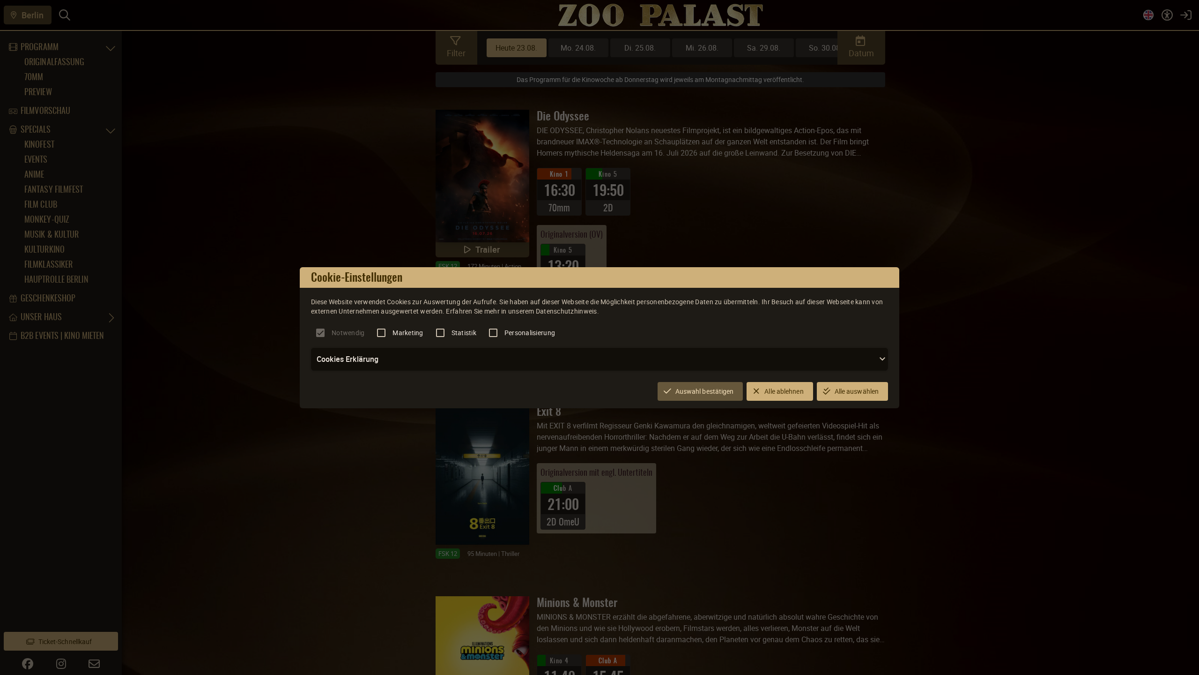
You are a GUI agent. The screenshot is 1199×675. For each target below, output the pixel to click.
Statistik (463, 332)
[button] (599, 359)
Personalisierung (529, 332)
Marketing (407, 332)
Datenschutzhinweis (566, 311)
